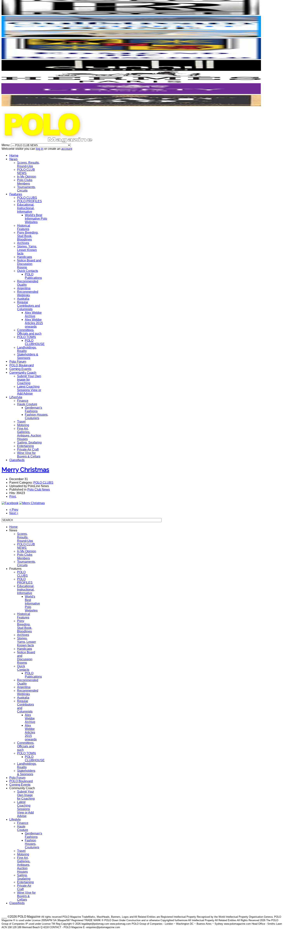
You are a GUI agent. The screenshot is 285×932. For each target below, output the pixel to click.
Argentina (23, 288)
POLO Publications (33, 276)
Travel (21, 421)
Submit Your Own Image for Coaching (29, 379)
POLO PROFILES (29, 201)
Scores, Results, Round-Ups (28, 164)
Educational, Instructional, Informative (26, 208)
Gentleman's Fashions (33, 409)
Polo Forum (17, 361)
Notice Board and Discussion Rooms (29, 264)
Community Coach (22, 372)
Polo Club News (38, 489)
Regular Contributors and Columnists (28, 306)
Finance (22, 400)
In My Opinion (26, 176)
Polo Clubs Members (24, 181)
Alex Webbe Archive (33, 314)
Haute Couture (27, 404)
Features (15, 194)
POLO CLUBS (27, 197)
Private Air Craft (28, 449)
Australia (23, 298)
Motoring (23, 425)
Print (12, 496)
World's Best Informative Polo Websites (36, 218)
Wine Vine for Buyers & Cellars (28, 454)
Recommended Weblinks (27, 293)
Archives (23, 243)
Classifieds (17, 460)
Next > (13, 513)
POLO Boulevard (21, 365)
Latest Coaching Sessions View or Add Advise (29, 390)
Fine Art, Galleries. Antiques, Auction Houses (29, 434)
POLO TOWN (26, 337)
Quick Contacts (27, 270)
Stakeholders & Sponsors (27, 356)
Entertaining (25, 446)
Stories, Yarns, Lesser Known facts (27, 250)
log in (39, 148)
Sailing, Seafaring (29, 442)
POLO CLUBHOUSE (35, 342)
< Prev (13, 509)
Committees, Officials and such (29, 331)
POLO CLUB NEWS (26, 171)
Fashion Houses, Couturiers (36, 416)
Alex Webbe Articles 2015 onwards (34, 323)
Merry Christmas (25, 469)
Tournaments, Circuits (26, 188)
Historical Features (23, 227)
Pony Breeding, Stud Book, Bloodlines (27, 236)
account (66, 148)
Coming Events (20, 369)
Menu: (6, 145)
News (13, 159)
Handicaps (24, 257)
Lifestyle (15, 397)
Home (13, 155)
